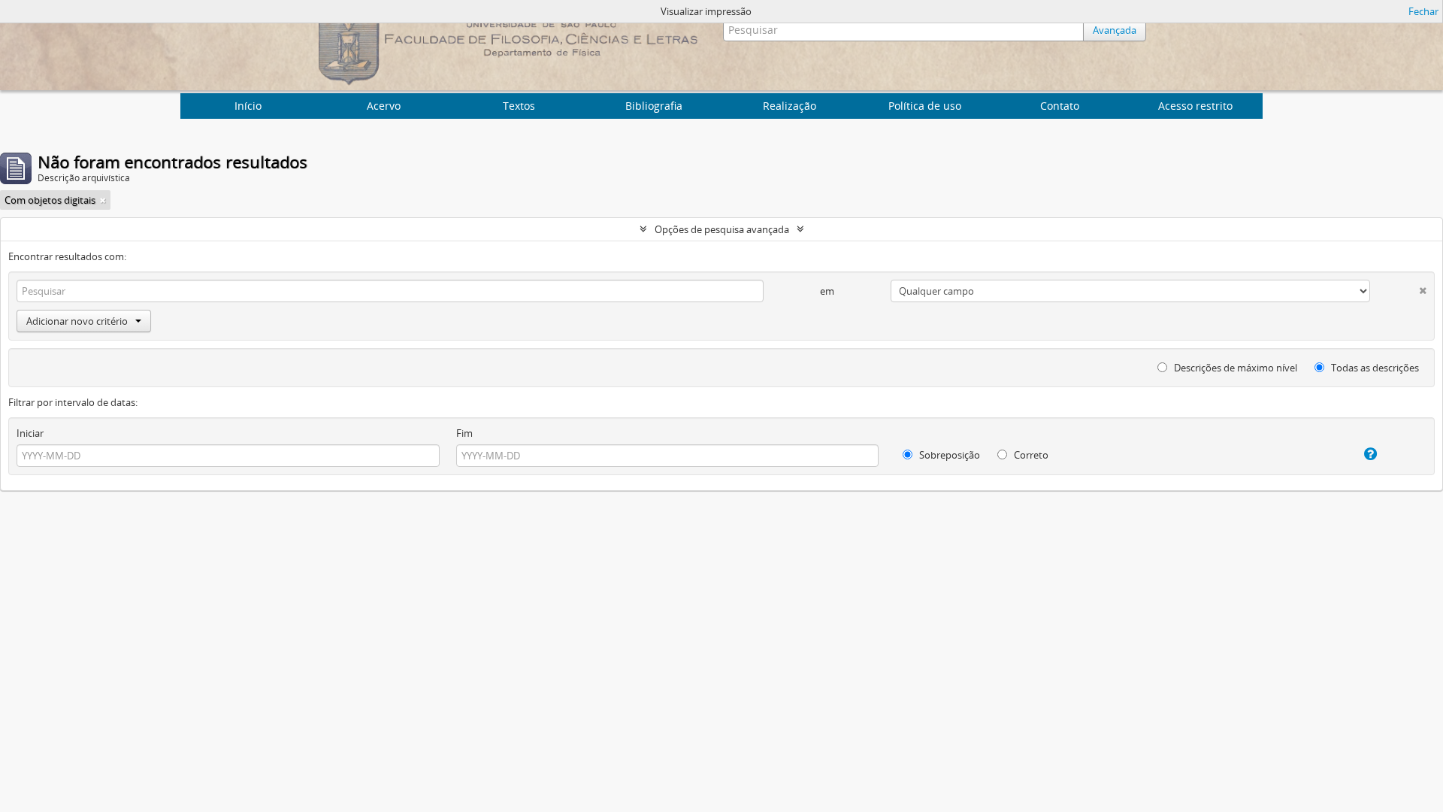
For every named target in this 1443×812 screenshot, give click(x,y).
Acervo (384, 105)
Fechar (1423, 11)
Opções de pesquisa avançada (722, 229)
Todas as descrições (1374, 367)
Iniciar (30, 433)
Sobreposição (948, 455)
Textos (519, 105)
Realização (789, 105)
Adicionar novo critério (77, 321)
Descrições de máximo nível (1234, 367)
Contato (1059, 105)
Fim (464, 433)
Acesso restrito (1195, 105)
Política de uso (924, 105)
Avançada (1114, 30)
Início (248, 105)
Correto (1030, 455)
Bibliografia (653, 105)
